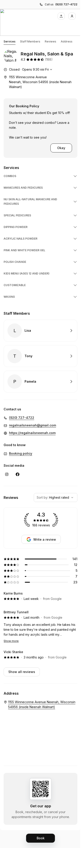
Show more (11, 641)
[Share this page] (61, 16)
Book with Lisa (40, 330)
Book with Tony (40, 356)
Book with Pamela (40, 381)
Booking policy (20, 453)
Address (66, 41)
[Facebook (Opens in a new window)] (17, 474)
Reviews (50, 41)
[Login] (72, 16)
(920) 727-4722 (66, 4)
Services (10, 41)
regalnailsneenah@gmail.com (32, 425)
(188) (49, 59)
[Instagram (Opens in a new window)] (6, 474)
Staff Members (30, 41)
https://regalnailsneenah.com (32, 433)
